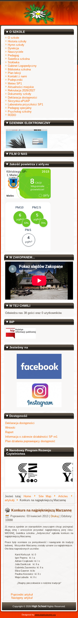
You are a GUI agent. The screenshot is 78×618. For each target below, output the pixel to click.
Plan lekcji (14, 73)
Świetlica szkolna (19, 58)
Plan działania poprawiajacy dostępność (30, 441)
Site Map (45, 496)
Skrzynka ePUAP (19, 101)
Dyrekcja (13, 48)
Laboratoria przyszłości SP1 (25, 104)
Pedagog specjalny (20, 108)
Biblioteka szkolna (19, 69)
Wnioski (10, 427)
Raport (9, 432)
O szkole (13, 37)
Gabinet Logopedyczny (22, 65)
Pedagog (13, 55)
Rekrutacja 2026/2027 (21, 90)
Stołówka (13, 62)
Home (27, 496)
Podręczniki (15, 79)
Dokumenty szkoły (19, 93)
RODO (12, 115)
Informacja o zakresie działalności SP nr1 (31, 436)
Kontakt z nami (17, 76)
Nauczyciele (15, 51)
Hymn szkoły (16, 44)
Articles (63, 496)
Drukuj (55, 516)
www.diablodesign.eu (45, 614)
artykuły (10, 500)
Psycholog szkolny (20, 111)
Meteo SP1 (15, 83)
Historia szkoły (17, 41)
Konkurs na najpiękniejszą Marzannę (41, 510)
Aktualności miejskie (21, 87)
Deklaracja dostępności (22, 97)
